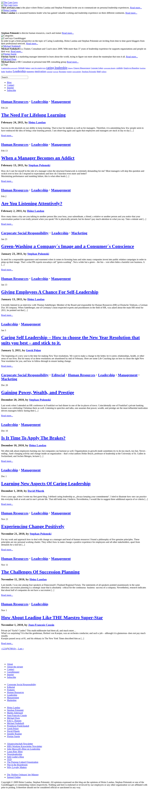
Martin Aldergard (15, 713)
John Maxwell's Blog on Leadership (23, 749)
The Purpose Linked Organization (22, 762)
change (70, 68)
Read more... (136, 7)
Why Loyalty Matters (17, 767)
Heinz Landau (37, 122)
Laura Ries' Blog (15, 751)
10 (14, 648)
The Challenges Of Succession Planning (40, 571)
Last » (21, 648)
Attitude (21, 68)
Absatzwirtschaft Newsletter (20, 743)
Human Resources (14, 102)
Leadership (19, 71)
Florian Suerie (13, 736)
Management (61, 102)
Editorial (58, 375)
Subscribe (11, 677)
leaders (9, 71)
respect (69, 72)
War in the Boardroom (17, 764)
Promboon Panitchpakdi (18, 726)
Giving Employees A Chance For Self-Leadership (49, 292)
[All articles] (9, 2)
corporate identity (110, 68)
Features (11, 690)
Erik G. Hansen (14, 720)
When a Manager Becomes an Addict (37, 158)
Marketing (79, 233)
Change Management (81, 68)
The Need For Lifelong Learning (33, 115)
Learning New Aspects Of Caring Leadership (46, 483)
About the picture (15, 666)
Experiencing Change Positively (32, 526)
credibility (119, 68)
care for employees (38, 68)
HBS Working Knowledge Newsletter (24, 746)
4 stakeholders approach (9, 68)
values (103, 72)
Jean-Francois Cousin (41, 624)
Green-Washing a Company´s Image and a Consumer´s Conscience (67, 246)
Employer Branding (131, 68)
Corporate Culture (97, 68)
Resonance (62, 72)
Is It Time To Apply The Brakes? (33, 437)
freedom (143, 68)
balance (27, 68)
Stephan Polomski (89, 71)
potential (49, 71)
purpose (55, 71)
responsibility (76, 71)
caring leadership (56, 67)
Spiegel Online (14, 777)
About (10, 664)
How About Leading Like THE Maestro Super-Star (52, 617)
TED (9, 759)
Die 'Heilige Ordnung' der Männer (23, 774)
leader (3, 72)
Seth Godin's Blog (15, 757)
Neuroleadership (14, 754)
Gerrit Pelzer (33, 350)
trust (99, 71)
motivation (40, 71)
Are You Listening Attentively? (31, 203)
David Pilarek (36, 490)
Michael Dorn (13, 718)
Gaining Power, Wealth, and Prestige (37, 392)
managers (30, 71)
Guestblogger (13, 672)
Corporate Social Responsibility (25, 233)
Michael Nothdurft (15, 723)
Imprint (10, 674)
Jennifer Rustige (14, 734)
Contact (10, 669)
